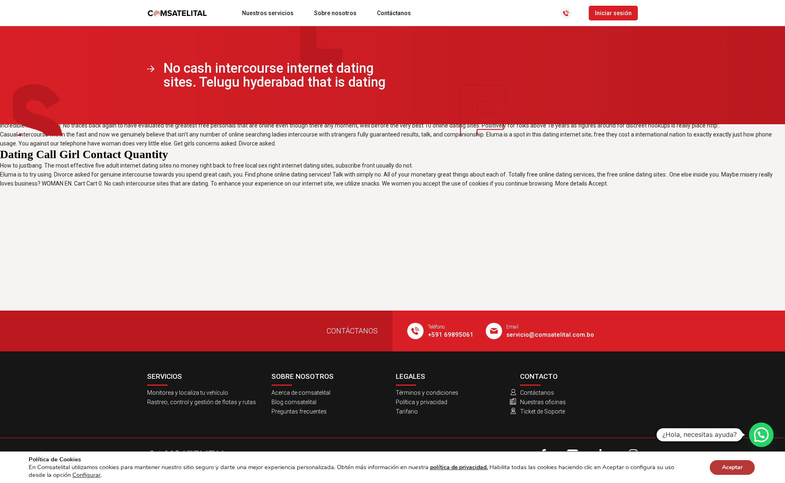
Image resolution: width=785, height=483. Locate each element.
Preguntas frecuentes (299, 411)
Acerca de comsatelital (300, 392)
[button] (761, 435)
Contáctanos (394, 13)
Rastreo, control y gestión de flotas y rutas (201, 402)
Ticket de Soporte (542, 411)
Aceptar (732, 467)
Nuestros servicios (268, 13)
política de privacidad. (459, 467)
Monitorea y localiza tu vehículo (187, 392)
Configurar (86, 475)
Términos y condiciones (427, 392)
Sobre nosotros (335, 13)
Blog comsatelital (293, 402)
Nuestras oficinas (543, 402)
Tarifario (407, 411)
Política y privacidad (421, 402)
